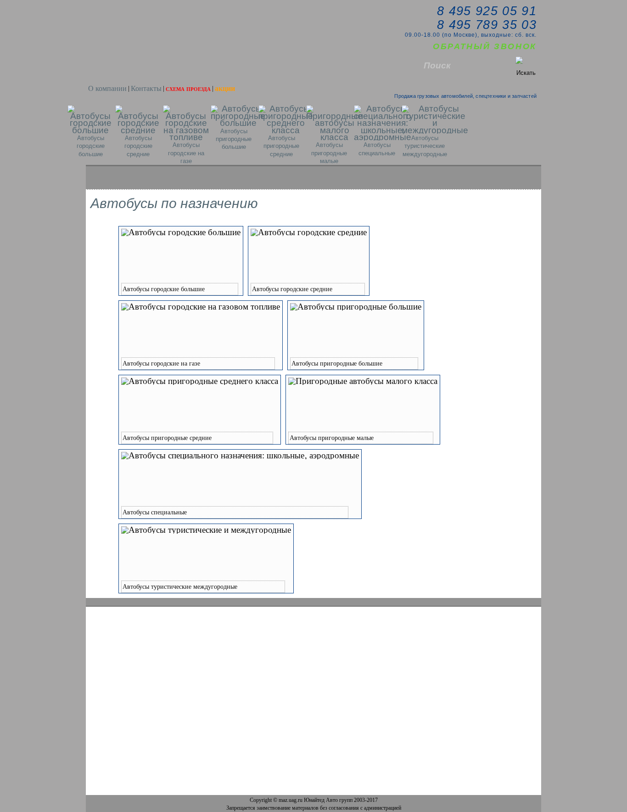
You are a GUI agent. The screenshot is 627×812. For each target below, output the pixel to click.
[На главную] (149, 16)
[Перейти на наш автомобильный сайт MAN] (151, 61)
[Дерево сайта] (189, 16)
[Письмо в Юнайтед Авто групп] (168, 16)
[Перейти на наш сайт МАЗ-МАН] (113, 61)
